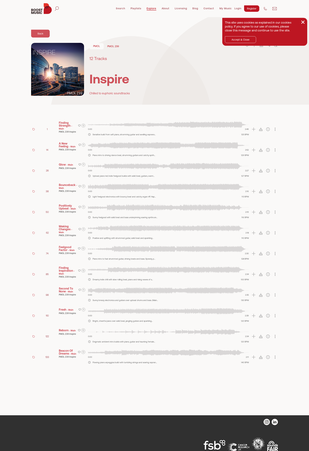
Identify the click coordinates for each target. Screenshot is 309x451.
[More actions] (275, 129)
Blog (195, 8)
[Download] (261, 129)
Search (120, 8)
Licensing (181, 8)
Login (237, 8)
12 (83, 125)
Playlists (136, 8)
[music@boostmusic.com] (274, 8)
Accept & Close (240, 39)
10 (83, 248)
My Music (225, 8)
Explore (151, 8)
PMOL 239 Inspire (67, 132)
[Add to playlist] (253, 129)
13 (83, 352)
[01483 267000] (265, 8)
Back (40, 33)
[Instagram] (267, 422)
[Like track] (79, 125)
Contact (208, 8)
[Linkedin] (275, 422)
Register (251, 8)
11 (83, 145)
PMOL (96, 46)
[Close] (303, 22)
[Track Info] (89, 134)
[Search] (57, 8)
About (165, 8)
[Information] (268, 129)
